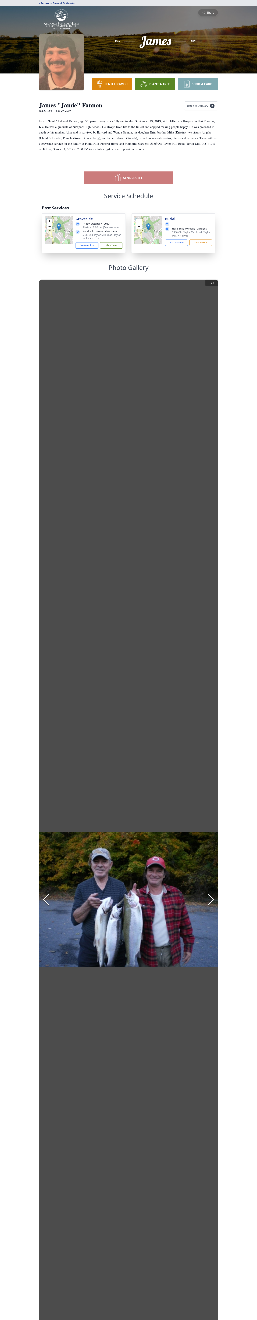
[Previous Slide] (46, 899)
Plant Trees (111, 245)
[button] (59, 226)
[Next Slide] (211, 899)
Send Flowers (200, 242)
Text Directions (87, 245)
